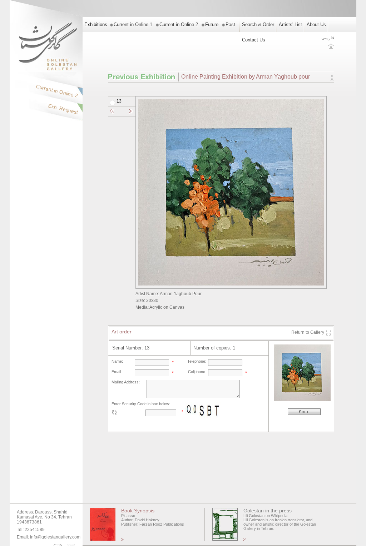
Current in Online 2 (178, 24)
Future (211, 24)
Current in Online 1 (133, 24)
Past (230, 24)
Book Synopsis (137, 510)
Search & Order (258, 24)
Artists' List (290, 24)
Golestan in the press (267, 510)
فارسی (327, 37)
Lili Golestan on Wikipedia (265, 515)
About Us (316, 24)
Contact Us (253, 40)
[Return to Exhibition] (332, 78)
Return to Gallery (307, 332)
